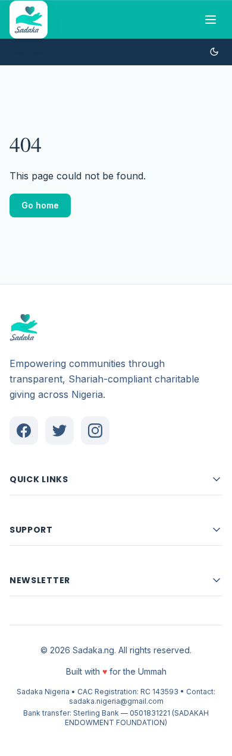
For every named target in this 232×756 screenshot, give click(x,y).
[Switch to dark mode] (214, 51)
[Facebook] (24, 430)
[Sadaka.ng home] (29, 20)
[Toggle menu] (210, 19)
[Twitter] (59, 430)
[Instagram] (95, 430)
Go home (40, 205)
